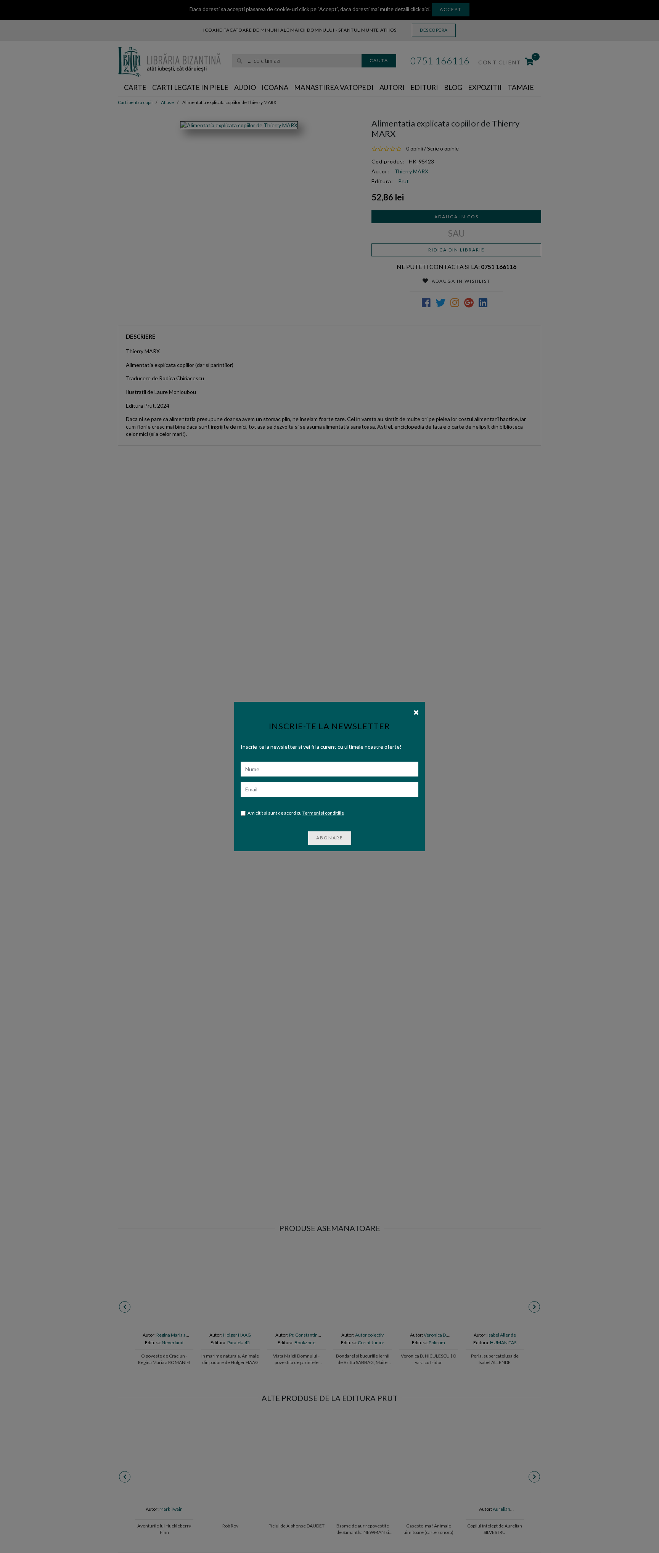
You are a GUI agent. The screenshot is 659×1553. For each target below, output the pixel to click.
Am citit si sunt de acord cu (296, 813)
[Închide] (416, 711)
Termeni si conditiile (323, 813)
